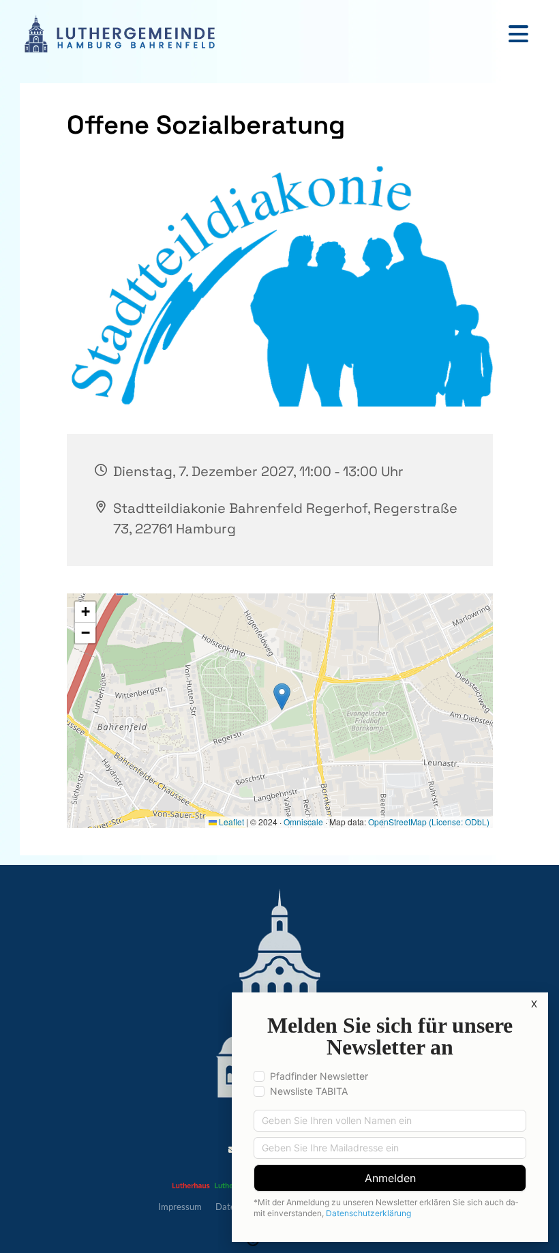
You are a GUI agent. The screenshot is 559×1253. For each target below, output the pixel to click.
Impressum (180, 1206)
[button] (272, 34)
